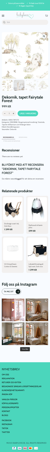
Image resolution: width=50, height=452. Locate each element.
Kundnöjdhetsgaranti (13, 390)
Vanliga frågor (9, 399)
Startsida (41, 122)
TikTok (5, 428)
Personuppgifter (10, 407)
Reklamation (8, 378)
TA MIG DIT (8, 291)
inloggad (17, 179)
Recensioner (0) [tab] (8, 137)
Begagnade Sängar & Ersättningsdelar (21, 386)
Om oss (5, 374)
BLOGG (5, 415)
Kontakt (6, 411)
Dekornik (13, 129)
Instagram (7, 424)
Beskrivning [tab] (23, 137)
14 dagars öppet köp (26, 6)
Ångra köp (7, 394)
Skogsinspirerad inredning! (27, 122)
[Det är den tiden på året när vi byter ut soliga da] (13, 333)
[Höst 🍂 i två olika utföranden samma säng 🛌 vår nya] (37, 310)
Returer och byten (11, 382)
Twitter (6, 432)
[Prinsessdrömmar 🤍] (13, 310)
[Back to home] (25, 15)
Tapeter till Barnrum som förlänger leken (16, 125)
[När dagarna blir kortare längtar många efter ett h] (37, 333)
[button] (3, 16)
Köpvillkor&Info (10, 403)
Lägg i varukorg (28, 113)
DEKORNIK (13, 122)
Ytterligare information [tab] (11, 141)
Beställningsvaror (13, 127)
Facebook (6, 420)
